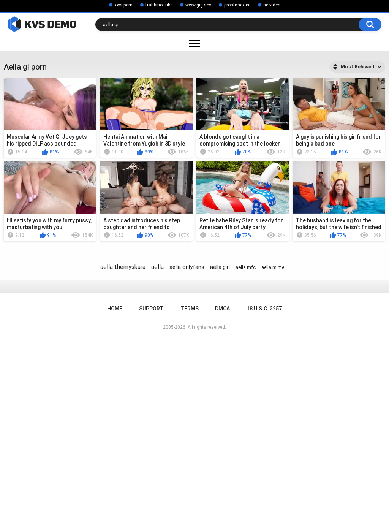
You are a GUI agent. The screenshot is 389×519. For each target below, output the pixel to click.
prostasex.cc (237, 5)
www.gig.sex (198, 5)
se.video (271, 5)
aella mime (272, 267)
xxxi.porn (123, 5)
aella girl (220, 267)
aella (157, 267)
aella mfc (246, 267)
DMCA (222, 308)
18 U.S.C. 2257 (264, 308)
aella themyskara (122, 267)
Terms (189, 308)
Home (114, 308)
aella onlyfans (186, 267)
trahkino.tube (158, 5)
